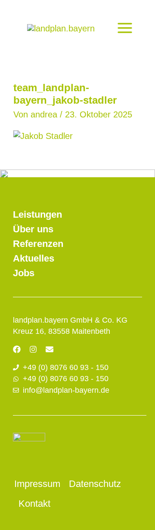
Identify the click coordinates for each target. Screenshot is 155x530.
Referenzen (38, 243)
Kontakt (34, 503)
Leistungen (37, 214)
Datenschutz (95, 483)
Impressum (37, 483)
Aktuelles (33, 258)
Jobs (23, 273)
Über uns (33, 229)
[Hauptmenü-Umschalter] (125, 28)
